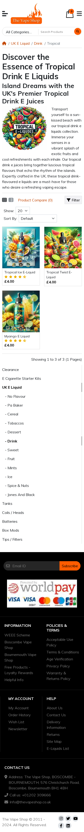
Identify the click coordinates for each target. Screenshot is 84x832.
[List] (11, 200)
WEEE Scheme (17, 635)
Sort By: (10, 218)
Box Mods (10, 530)
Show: (9, 210)
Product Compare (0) (35, 200)
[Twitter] (68, 818)
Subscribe (70, 566)
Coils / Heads (13, 512)
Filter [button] (76, 200)
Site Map (54, 741)
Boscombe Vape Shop (18, 645)
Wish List (16, 722)
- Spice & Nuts (15, 485)
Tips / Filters (12, 539)
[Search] (77, 31)
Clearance (10, 369)
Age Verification (59, 659)
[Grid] (4, 200)
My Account (18, 708)
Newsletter (17, 729)
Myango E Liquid (17, 336)
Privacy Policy (58, 666)
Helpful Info (14, 679)
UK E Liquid (20, 43)
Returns (53, 734)
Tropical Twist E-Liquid (59, 274)
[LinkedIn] (68, 825)
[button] (5, 14)
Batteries (10, 521)
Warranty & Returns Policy (58, 676)
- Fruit (8, 458)
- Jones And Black (18, 494)
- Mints (9, 467)
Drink (38, 43)
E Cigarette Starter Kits (21, 378)
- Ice (7, 476)
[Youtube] (75, 818)
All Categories (17, 32)
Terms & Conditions (62, 652)
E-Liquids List (58, 748)
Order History (19, 715)
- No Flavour (13, 396)
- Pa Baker (12, 405)
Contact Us (56, 715)
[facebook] (61, 825)
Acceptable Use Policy (59, 642)
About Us (55, 708)
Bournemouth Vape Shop (20, 657)
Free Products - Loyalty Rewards (18, 670)
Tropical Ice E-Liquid (19, 272)
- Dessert (11, 432)
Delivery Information (56, 725)
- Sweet (10, 450)
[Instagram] (61, 818)
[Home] (4, 43)
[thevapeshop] (26, 13)
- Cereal (10, 414)
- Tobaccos (13, 423)
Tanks (7, 503)
